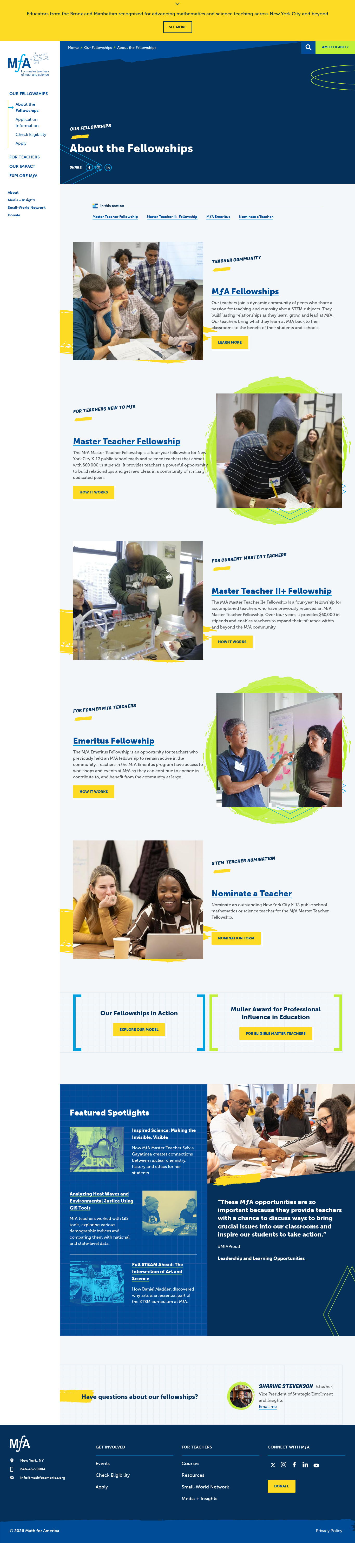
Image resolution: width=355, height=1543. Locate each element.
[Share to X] (98, 167)
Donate (14, 215)
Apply (21, 143)
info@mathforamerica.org (42, 1477)
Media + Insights (21, 200)
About (13, 192)
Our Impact (22, 166)
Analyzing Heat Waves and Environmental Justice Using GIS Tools (101, 1201)
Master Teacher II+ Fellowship (172, 217)
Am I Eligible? (335, 47)
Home (73, 47)
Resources (193, 1475)
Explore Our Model (139, 1029)
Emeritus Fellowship (113, 741)
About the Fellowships (27, 107)
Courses (190, 1463)
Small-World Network (27, 207)
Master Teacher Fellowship (115, 217)
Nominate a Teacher (256, 217)
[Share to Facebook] (89, 167)
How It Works (94, 492)
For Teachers (24, 157)
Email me (268, 1406)
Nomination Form (236, 938)
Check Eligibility (31, 134)
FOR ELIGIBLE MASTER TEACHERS (276, 1033)
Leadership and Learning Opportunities (261, 1258)
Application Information (27, 122)
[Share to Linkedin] (108, 167)
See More (177, 27)
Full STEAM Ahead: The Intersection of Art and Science (157, 1271)
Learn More (230, 342)
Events (103, 1463)
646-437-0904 (32, 1469)
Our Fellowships (28, 93)
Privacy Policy (329, 1530)
